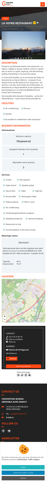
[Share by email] (29, 375)
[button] (5, 45)
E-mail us (9, 417)
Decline (23, 478)
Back (6, 19)
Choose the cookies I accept (23, 473)
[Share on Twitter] (22, 375)
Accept (23, 467)
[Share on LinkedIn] (25, 375)
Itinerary (12, 359)
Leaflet (31, 321)
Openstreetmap (37, 321)
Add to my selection (23, 366)
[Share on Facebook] (18, 375)
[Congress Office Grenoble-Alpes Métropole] (13, 3)
